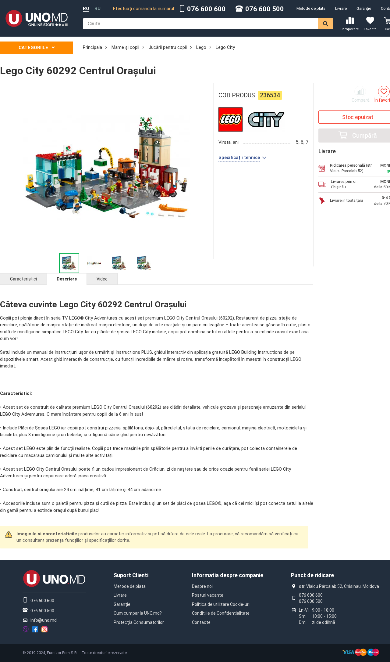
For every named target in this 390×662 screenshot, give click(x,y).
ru (97, 8)
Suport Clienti (131, 575)
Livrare (341, 8)
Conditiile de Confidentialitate (221, 613)
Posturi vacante (207, 595)
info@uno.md (43, 620)
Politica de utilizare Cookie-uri (221, 604)
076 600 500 (264, 9)
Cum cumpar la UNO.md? (138, 613)
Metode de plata (310, 8)
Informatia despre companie (227, 575)
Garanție (363, 8)
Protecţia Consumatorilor (139, 622)
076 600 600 (206, 9)
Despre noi (202, 586)
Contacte (201, 622)
